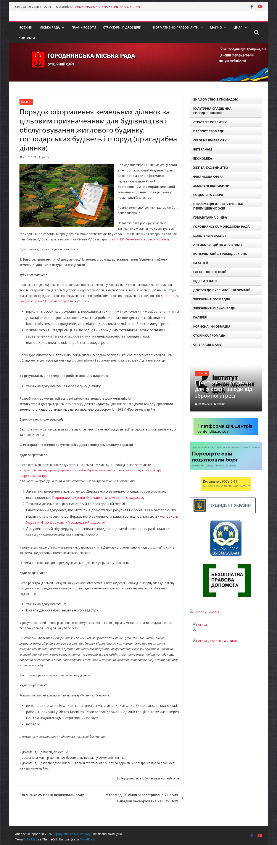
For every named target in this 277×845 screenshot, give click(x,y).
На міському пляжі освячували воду (52, 794)
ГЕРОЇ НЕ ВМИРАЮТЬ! (210, 140)
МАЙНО (216, 27)
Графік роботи (83, 27)
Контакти (27, 38)
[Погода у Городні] (204, 612)
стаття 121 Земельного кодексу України (138, 239)
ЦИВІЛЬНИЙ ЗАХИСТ (209, 236)
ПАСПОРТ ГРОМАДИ (209, 131)
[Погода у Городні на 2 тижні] (215, 641)
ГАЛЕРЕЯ (200, 317)
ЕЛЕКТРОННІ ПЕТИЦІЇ (209, 272)
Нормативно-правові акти (175, 27)
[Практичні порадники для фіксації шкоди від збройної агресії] (226, 359)
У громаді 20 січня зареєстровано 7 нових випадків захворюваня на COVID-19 (142, 797)
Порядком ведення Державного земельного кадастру (98, 497)
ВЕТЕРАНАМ (202, 149)
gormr (45, 157)
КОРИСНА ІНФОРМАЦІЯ (211, 326)
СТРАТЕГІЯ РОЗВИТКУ (210, 122)
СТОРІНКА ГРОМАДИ (209, 335)
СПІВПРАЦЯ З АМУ (207, 344)
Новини (25, 27)
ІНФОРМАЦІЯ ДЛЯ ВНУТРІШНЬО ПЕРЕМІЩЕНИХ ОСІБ (218, 206)
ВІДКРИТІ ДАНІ (205, 281)
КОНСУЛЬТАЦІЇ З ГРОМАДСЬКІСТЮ (220, 254)
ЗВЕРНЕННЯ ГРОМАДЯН (211, 299)
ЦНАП (238, 27)
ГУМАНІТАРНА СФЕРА (210, 217)
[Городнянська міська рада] (138, 46)
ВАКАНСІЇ (200, 263)
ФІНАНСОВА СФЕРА (208, 176)
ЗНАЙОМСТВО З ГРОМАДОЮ (215, 99)
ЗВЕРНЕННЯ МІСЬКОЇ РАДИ (214, 308)
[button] (62, 27)
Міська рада (49, 27)
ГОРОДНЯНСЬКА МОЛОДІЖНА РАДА (221, 226)
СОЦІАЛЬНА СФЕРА (208, 195)
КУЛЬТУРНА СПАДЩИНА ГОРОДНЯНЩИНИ (212, 110)
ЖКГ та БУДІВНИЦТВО (210, 167)
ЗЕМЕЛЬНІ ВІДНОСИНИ (211, 186)
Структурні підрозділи (122, 27)
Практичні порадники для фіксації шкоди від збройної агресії (223, 389)
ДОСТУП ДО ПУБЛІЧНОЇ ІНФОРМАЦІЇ (221, 290)
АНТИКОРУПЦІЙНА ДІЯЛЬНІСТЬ (218, 245)
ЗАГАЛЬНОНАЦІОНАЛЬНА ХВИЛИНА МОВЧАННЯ (106, 7)
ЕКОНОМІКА (202, 158)
